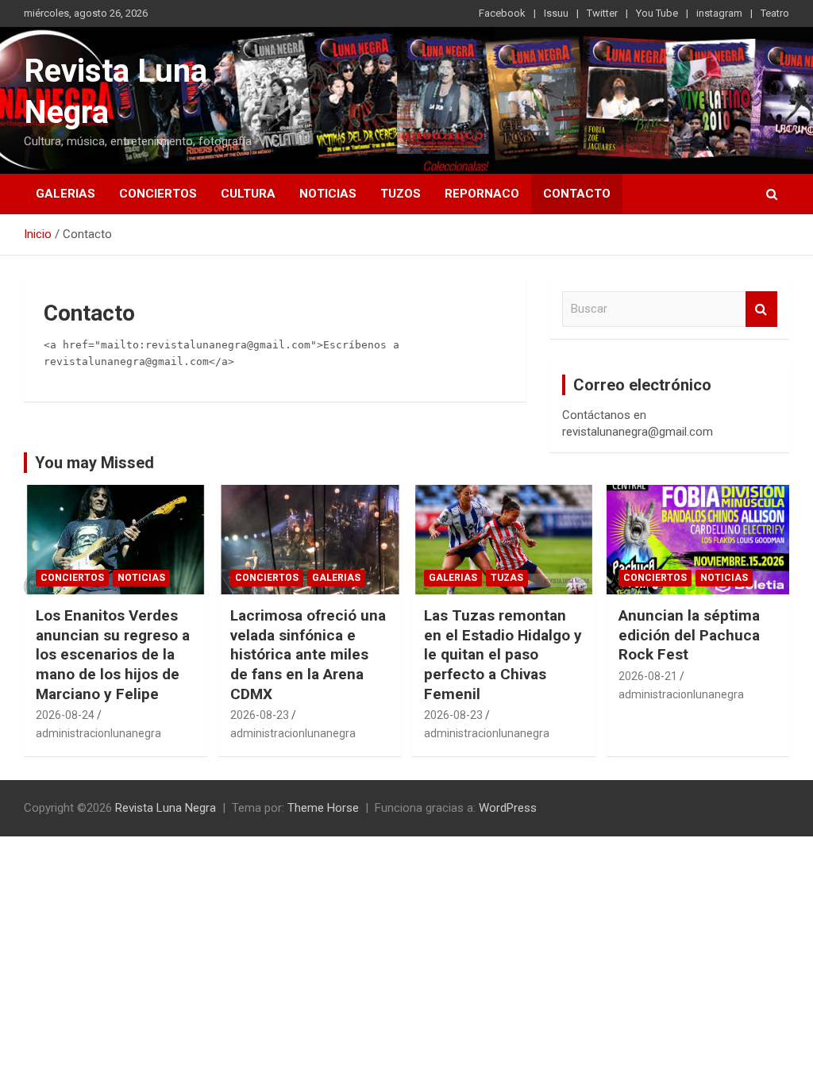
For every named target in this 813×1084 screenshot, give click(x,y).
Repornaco (482, 193)
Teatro (775, 13)
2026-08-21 (647, 676)
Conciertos (158, 193)
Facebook (502, 13)
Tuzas (507, 577)
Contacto (577, 193)
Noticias (327, 193)
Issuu (556, 13)
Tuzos (400, 193)
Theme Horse (323, 808)
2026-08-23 (259, 715)
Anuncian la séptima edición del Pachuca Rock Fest (689, 634)
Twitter (602, 13)
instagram (719, 13)
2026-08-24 (65, 715)
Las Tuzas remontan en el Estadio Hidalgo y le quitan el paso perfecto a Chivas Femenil (503, 654)
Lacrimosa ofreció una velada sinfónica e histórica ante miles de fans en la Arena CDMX (308, 654)
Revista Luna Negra (165, 808)
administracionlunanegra (98, 733)
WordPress (508, 808)
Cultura (248, 193)
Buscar (761, 309)
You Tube (657, 13)
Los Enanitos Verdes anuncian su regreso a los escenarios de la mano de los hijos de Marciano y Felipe (113, 654)
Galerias (65, 193)
